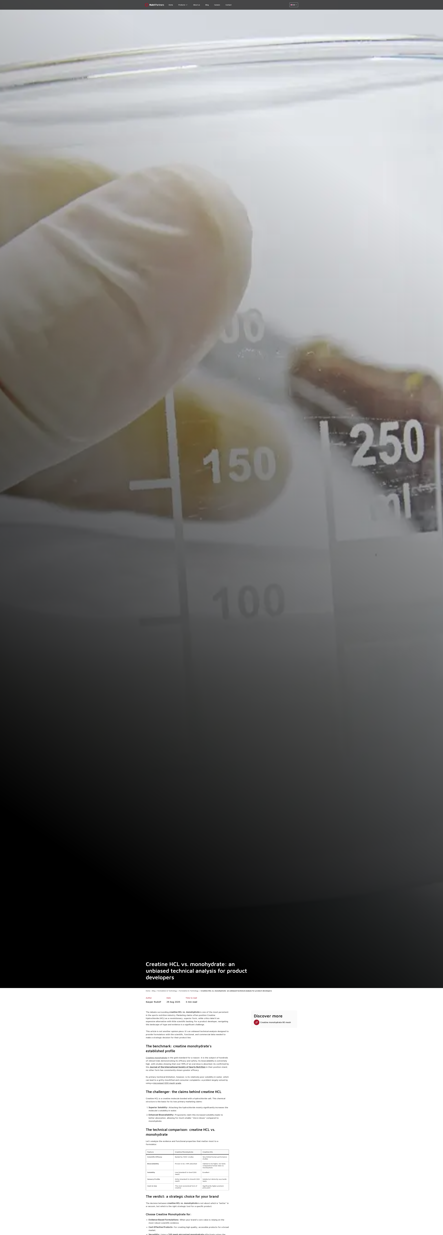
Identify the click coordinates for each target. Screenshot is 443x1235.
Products (181, 5)
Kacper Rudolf (153, 1001)
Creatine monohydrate (156, 1057)
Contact (229, 5)
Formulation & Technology (167, 991)
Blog (207, 5)
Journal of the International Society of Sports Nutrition (177, 1067)
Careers (217, 5)
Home (171, 5)
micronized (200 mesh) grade (167, 1083)
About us (196, 5)
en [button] (294, 5)
